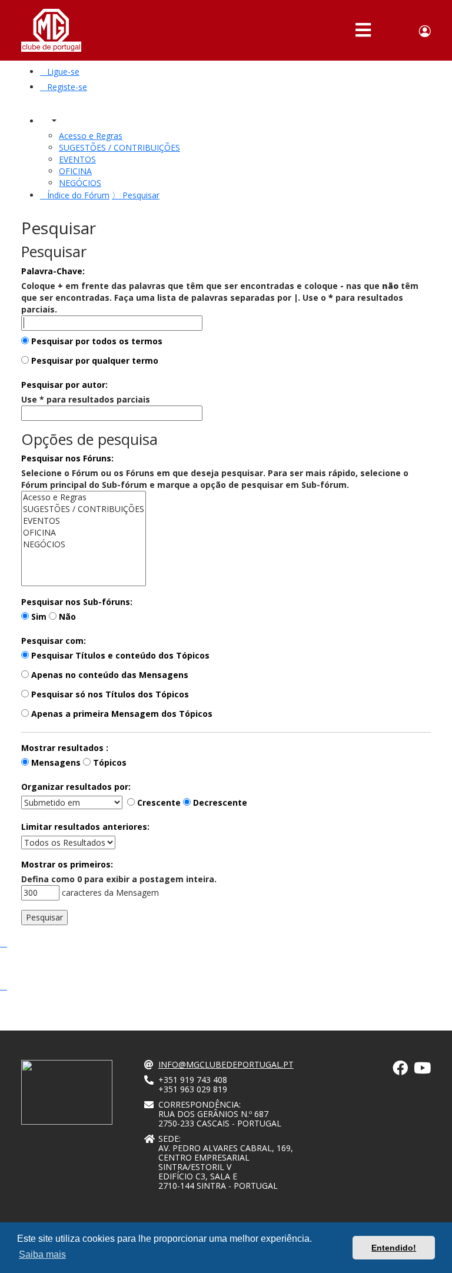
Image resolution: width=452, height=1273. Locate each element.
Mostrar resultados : (64, 747)
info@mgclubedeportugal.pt (226, 1064)
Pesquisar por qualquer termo (93, 360)
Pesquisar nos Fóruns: (67, 458)
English (404, 31)
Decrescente (219, 802)
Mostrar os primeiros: (67, 864)
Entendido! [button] (393, 1247)
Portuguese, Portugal (387, 31)
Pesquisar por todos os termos (95, 341)
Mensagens (55, 762)
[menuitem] (59, 71)
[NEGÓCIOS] (83, 544)
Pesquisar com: (53, 640)
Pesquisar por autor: (64, 384)
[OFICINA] (83, 533)
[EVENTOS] (83, 521)
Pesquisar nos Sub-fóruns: (76, 601)
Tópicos (109, 762)
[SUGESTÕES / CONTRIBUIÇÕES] (83, 509)
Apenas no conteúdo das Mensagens (108, 674)
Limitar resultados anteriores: (85, 826)
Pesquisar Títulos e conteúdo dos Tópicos (119, 655)
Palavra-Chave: (53, 271)
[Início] (51, 30)
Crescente (158, 802)
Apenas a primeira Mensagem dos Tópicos (120, 713)
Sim (37, 616)
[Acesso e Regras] (83, 497)
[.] (400, 1070)
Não (66, 616)
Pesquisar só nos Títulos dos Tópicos (109, 694)
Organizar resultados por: (76, 786)
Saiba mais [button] (42, 1254)
